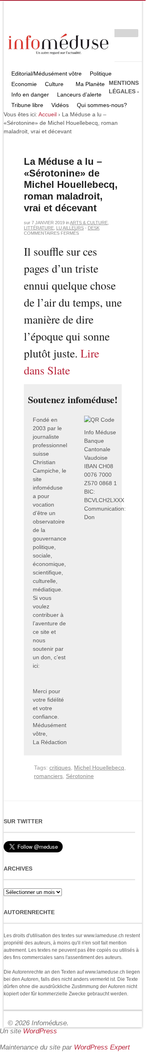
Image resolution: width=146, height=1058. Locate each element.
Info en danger (30, 94)
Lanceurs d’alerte (79, 94)
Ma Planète (90, 84)
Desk (93, 227)
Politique (99, 74)
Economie (24, 84)
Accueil (47, 114)
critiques (60, 767)
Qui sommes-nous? (100, 106)
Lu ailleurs (70, 227)
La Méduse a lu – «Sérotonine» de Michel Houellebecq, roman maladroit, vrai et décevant (71, 184)
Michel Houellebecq (99, 767)
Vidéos (60, 105)
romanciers (48, 776)
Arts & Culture (89, 222)
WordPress (40, 1031)
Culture (52, 85)
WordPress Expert (102, 1047)
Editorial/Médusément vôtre (46, 73)
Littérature (39, 227)
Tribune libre (27, 105)
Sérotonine (80, 776)
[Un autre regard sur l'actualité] (59, 42)
